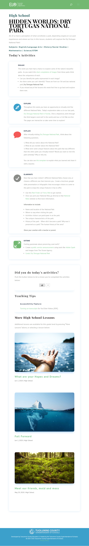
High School (19, 15)
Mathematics (15, 50)
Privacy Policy (44, 541)
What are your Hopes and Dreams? (38, 376)
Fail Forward (23, 436)
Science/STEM (31, 50)
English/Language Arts (30, 47)
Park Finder (36, 193)
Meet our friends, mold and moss (37, 488)
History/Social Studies (55, 47)
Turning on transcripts (28, 308)
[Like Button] (42, 285)
